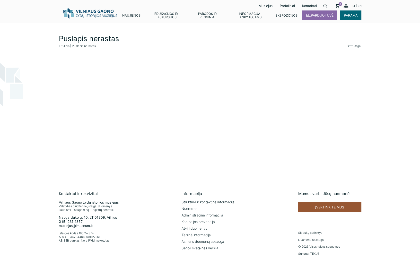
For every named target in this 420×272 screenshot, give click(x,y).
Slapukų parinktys (310, 232)
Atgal (357, 46)
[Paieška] (325, 6)
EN (359, 6)
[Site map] (346, 6)
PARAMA (351, 15)
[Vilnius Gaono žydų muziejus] (90, 13)
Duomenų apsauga (311, 240)
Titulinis (64, 46)
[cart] (337, 6)
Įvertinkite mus (329, 207)
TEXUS (315, 253)
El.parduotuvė (319, 15)
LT (353, 6)
